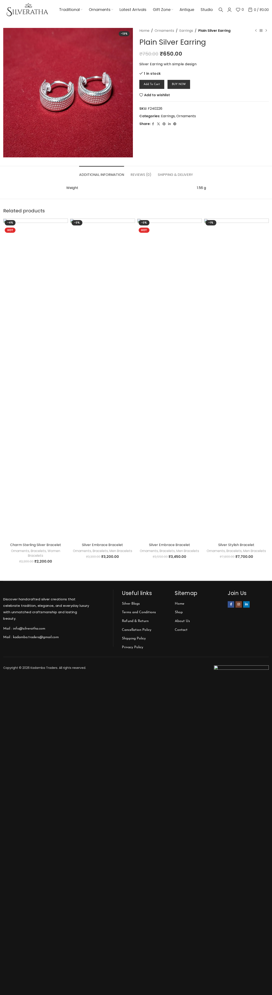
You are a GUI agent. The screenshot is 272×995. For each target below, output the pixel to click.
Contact (181, 630)
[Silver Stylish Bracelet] (236, 380)
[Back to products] (261, 30)
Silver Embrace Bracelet (102, 544)
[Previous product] (255, 30)
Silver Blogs (131, 604)
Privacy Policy (132, 647)
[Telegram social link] (175, 124)
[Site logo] (27, 9)
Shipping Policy (134, 638)
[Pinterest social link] (164, 124)
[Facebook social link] (153, 124)
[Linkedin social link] (169, 124)
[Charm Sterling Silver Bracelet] (35, 380)
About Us (182, 621)
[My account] (229, 9)
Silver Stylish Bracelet (236, 544)
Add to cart (152, 84)
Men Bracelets (120, 551)
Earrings (186, 30)
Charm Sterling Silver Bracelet (35, 544)
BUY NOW (179, 84)
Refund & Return (135, 621)
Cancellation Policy (136, 630)
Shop (179, 612)
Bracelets (38, 551)
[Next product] (266, 30)
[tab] (101, 172)
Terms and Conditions (139, 612)
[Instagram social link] (238, 604)
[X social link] (158, 124)
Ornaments (164, 30)
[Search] (221, 9)
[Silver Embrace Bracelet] (102, 380)
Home (144, 30)
